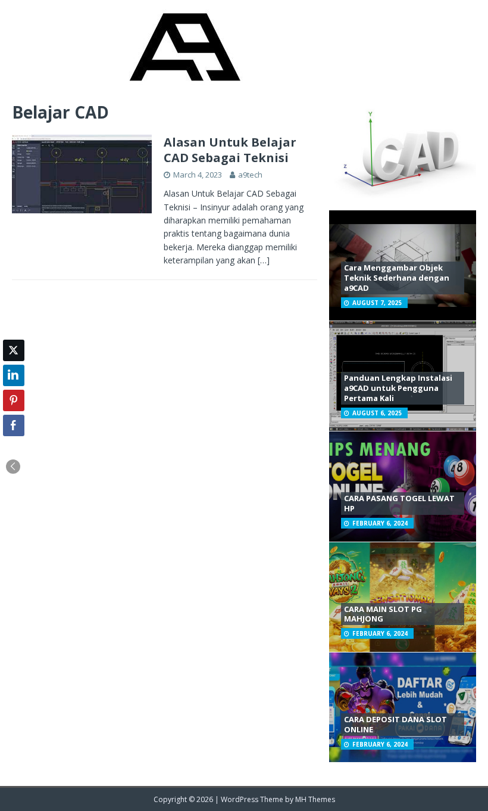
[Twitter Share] (13, 350)
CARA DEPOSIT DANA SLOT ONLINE (395, 724)
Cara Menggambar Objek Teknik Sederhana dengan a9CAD (396, 277)
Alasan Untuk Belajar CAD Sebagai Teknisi (230, 150)
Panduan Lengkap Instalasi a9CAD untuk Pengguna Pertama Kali (398, 387)
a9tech (250, 174)
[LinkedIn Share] (13, 375)
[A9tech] (183, 82)
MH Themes (315, 799)
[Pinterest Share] (13, 400)
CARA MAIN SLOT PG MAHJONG (383, 614)
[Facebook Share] (13, 425)
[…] (264, 260)
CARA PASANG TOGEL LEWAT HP (399, 503)
